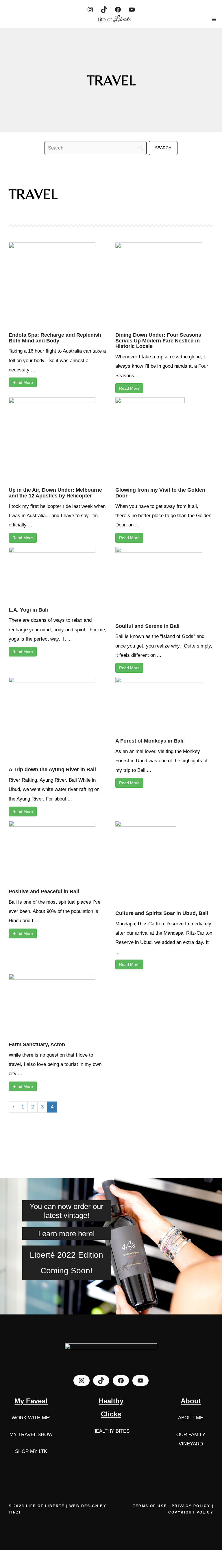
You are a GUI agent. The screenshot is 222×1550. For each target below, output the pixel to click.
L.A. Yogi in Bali (28, 610)
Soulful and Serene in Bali (147, 626)
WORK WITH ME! (31, 1417)
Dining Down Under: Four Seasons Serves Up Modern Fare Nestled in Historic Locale (158, 340)
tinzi (15, 1512)
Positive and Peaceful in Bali (44, 891)
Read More (22, 382)
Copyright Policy (190, 1512)
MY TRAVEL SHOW (31, 1434)
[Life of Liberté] (113, 19)
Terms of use (151, 1506)
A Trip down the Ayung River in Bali (52, 769)
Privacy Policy (191, 1506)
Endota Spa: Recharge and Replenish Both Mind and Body (55, 338)
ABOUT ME (190, 1417)
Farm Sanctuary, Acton (37, 1044)
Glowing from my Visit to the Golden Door (160, 493)
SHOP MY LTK (31, 1451)
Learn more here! (66, 1234)
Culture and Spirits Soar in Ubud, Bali (161, 913)
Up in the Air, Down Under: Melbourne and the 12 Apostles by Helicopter (55, 493)
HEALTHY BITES (111, 1431)
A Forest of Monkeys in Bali (149, 741)
